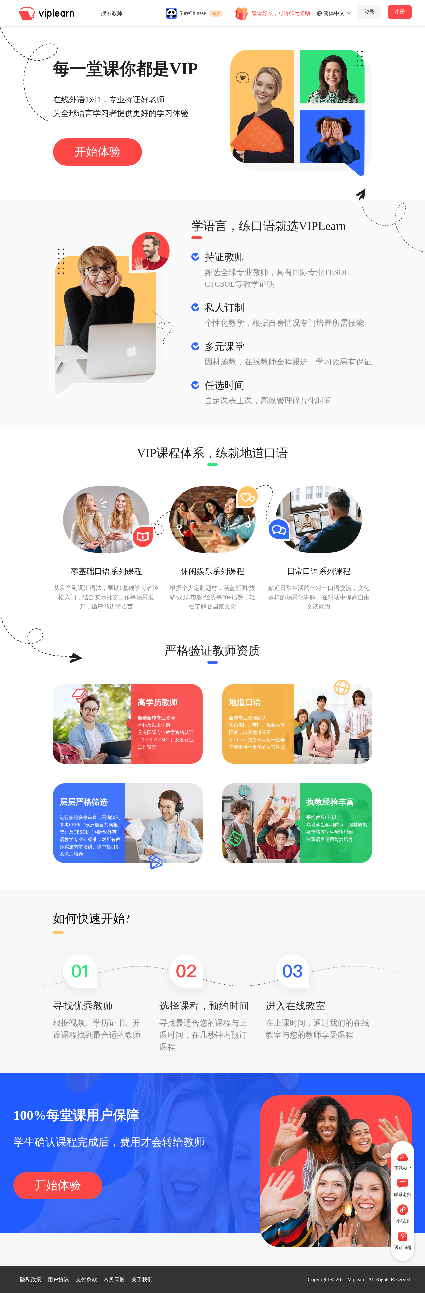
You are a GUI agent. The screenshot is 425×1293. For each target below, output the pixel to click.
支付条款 (86, 1279)
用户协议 (58, 1279)
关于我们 (142, 1279)
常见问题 (114, 1279)
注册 (399, 12)
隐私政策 (30, 1279)
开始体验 (97, 151)
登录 (369, 12)
